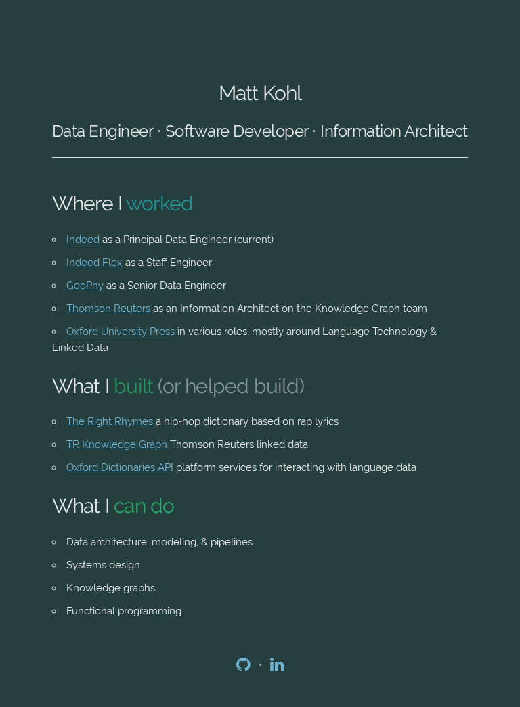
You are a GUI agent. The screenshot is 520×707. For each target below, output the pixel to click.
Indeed (83, 239)
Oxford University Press (120, 331)
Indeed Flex (94, 262)
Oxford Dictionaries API (119, 467)
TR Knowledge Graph (116, 444)
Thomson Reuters (108, 308)
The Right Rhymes (109, 421)
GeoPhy (85, 285)
